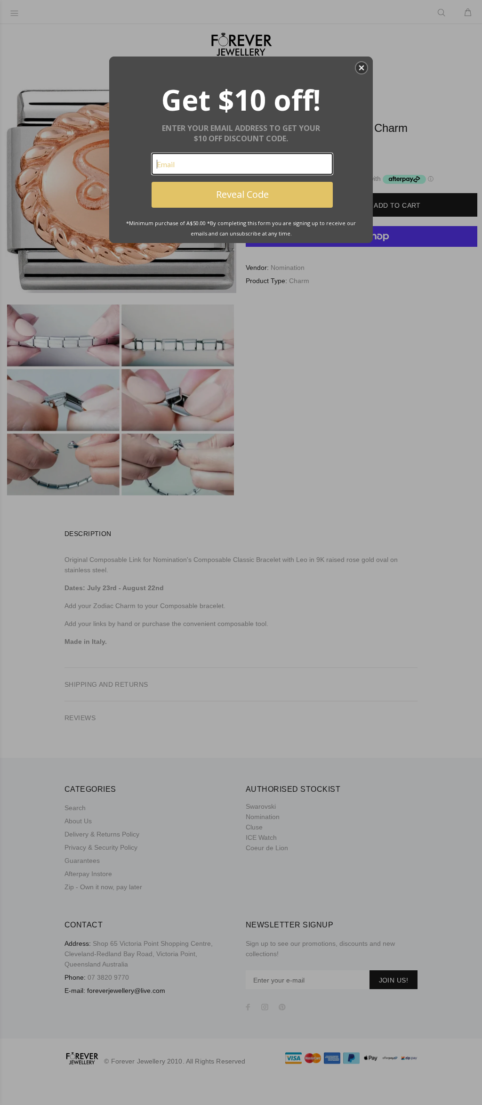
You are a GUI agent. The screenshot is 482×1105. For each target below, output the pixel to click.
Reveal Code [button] (242, 194)
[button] (361, 67)
